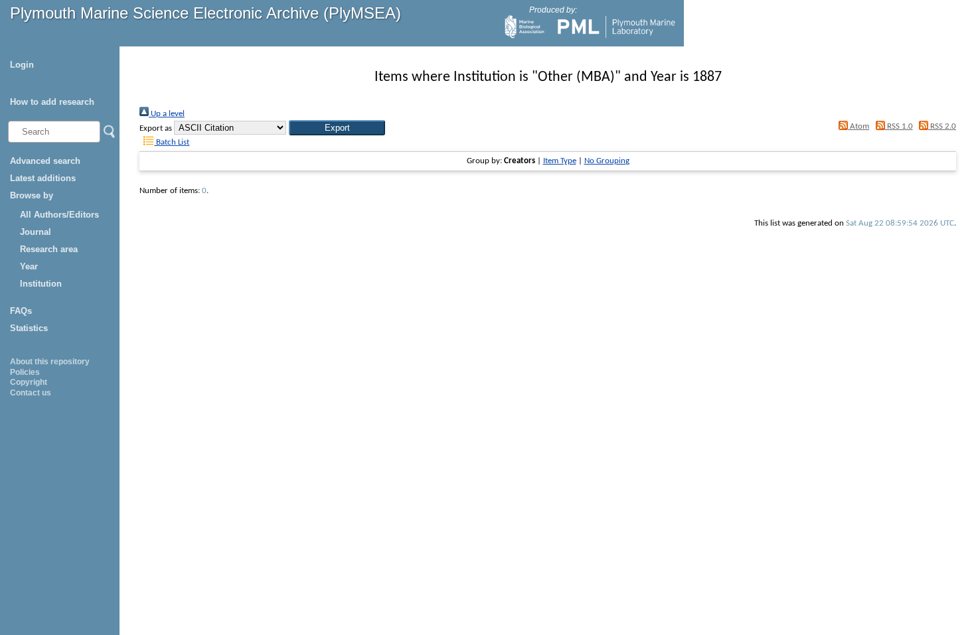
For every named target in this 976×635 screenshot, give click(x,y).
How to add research (52, 102)
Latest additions (43, 178)
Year (29, 266)
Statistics (29, 328)
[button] (337, 127)
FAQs (21, 311)
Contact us (30, 392)
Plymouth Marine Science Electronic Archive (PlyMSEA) (205, 13)
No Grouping (606, 161)
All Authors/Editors (59, 215)
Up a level (167, 113)
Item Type (559, 161)
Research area (49, 249)
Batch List (171, 142)
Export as (155, 128)
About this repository (50, 361)
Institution (41, 284)
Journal (35, 232)
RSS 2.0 (942, 126)
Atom (858, 126)
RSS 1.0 (898, 126)
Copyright (28, 382)
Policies (25, 372)
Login (22, 65)
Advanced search (45, 161)
